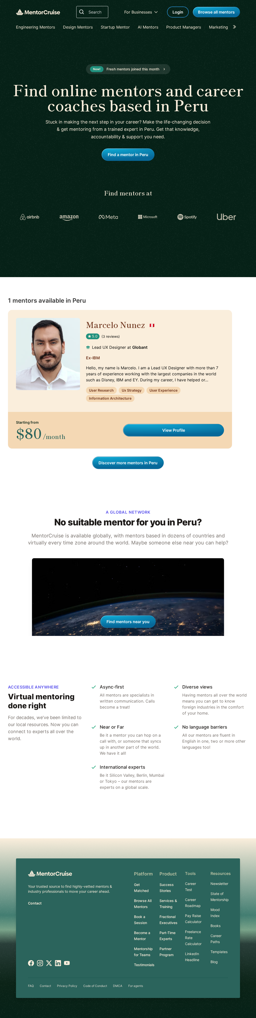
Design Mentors (78, 27)
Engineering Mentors (35, 27)
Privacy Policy (67, 986)
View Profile (173, 430)
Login (177, 12)
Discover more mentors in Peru (128, 462)
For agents (135, 986)
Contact (35, 903)
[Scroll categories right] (236, 27)
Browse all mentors (216, 12)
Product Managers (183, 27)
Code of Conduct (95, 986)
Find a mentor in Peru (128, 154)
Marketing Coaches (227, 27)
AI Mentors (148, 27)
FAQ (31, 986)
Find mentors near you (128, 621)
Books (215, 926)
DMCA (117, 986)
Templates (219, 952)
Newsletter (219, 883)
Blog (214, 962)
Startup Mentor (115, 27)
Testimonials (144, 965)
